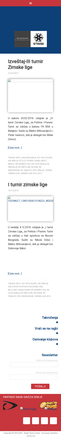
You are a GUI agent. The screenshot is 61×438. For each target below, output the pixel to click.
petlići (22, 161)
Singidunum (27, 296)
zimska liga (14, 173)
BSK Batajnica (29, 158)
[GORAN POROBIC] (24, 73)
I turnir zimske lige (27, 184)
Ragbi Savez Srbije (30, 20)
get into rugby (44, 158)
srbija (40, 170)
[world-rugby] (28, 409)
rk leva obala (38, 164)
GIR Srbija (13, 161)
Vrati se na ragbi (46, 328)
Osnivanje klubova (45, 339)
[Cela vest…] (15, 147)
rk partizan (24, 167)
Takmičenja (50, 318)
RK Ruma (38, 293)
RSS (34, 170)
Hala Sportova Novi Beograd (23, 287)
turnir (48, 170)
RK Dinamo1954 (22, 164)
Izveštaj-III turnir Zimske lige (25, 64)
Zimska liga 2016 (42, 296)
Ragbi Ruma (24, 290)
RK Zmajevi (26, 170)
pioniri (30, 161)
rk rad (34, 167)
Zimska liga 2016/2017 (31, 173)
